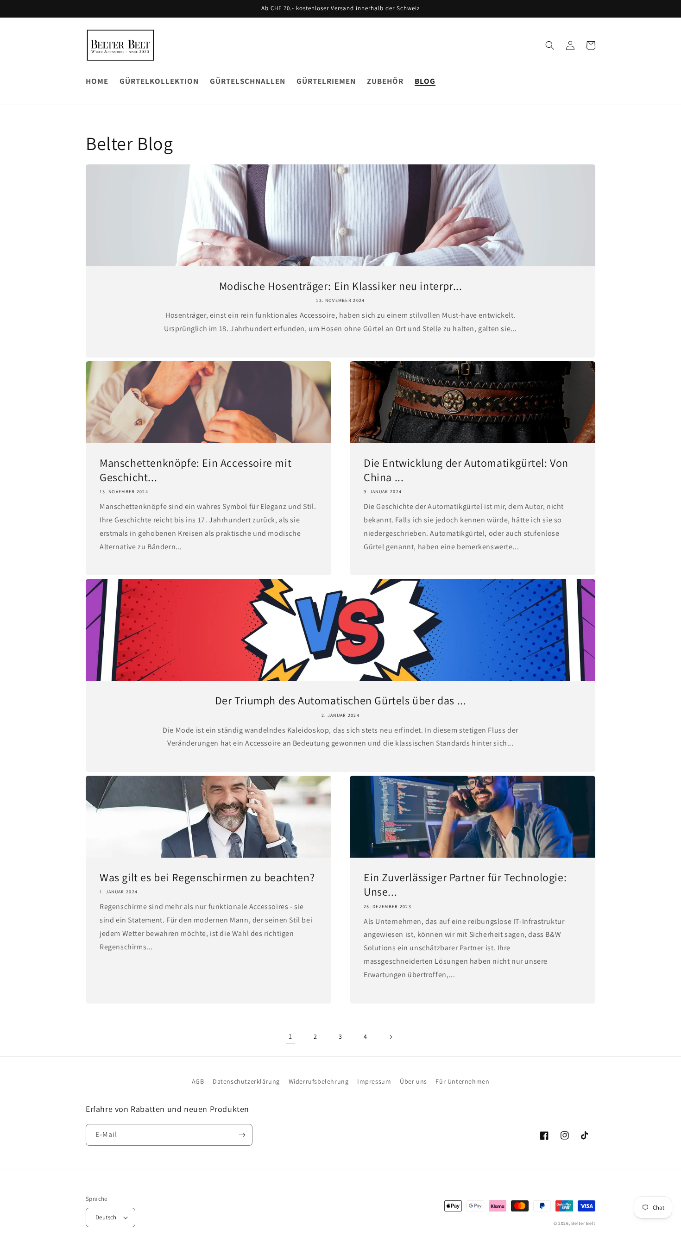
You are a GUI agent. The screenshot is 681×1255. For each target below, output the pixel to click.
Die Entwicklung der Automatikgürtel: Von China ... (466, 470)
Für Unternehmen (462, 1081)
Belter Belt (583, 1223)
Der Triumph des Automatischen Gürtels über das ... (341, 700)
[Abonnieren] (242, 1135)
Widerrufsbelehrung (319, 1081)
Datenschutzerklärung (246, 1081)
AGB (198, 1081)
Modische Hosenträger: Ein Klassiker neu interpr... (340, 286)
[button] (550, 45)
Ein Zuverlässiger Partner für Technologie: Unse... (465, 884)
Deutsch (106, 1217)
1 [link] (290, 1036)
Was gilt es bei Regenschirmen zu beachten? (207, 877)
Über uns (413, 1081)
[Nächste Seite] (390, 1037)
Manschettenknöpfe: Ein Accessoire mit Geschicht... (195, 470)
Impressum (374, 1081)
